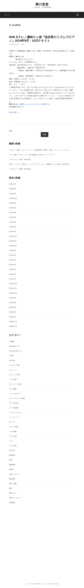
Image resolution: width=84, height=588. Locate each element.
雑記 (10, 488)
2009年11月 (13, 326)
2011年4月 (12, 269)
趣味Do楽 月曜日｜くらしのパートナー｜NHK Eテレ (31, 104)
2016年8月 (12, 189)
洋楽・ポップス (14, 474)
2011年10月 (13, 246)
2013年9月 (12, 212)
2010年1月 (12, 317)
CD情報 (11, 341)
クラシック (13, 370)
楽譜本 (11, 469)
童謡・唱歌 (13, 483)
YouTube (12, 360)
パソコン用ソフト (15, 393)
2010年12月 (13, 283)
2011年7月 (12, 255)
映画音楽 (12, 455)
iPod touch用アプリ (15, 351)
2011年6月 (12, 260)
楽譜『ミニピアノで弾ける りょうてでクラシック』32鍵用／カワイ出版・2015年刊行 (39, 164)
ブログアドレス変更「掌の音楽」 (20, 159)
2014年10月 (13, 198)
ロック (11, 441)
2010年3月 (12, 307)
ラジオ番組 (13, 431)
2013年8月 (12, 217)
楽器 (10, 460)
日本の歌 (12, 450)
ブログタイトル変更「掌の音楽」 (20, 169)
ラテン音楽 (13, 436)
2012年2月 (12, 231)
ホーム (7, 15)
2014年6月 (12, 208)
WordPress (37, 584)
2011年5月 (12, 265)
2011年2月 (12, 279)
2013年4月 (12, 222)
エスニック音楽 (14, 365)
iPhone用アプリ (14, 346)
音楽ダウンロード (15, 498)
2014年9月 (12, 203)
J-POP (11, 356)
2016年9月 (12, 184)
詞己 (22, 44)
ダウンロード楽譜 (15, 384)
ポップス (12, 422)
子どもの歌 (13, 446)
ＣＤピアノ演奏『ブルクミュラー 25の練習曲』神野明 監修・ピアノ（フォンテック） (40, 150)
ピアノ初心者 (13, 403)
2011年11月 (13, 241)
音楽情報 (12, 502)
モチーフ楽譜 (13, 427)
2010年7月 (12, 298)
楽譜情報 (12, 464)
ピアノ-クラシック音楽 (17, 398)
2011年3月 (12, 274)
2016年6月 (12, 193)
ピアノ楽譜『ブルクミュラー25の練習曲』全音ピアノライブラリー (32, 155)
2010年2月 (12, 312)
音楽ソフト (13, 493)
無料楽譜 (12, 479)
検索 (10, 131)
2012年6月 (12, 227)
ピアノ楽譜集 (13, 408)
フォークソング (14, 417)
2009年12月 (13, 321)
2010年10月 (13, 293)
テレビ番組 (13, 389)
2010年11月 (13, 288)
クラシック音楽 (14, 374)
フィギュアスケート (16, 412)
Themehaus (54, 584)
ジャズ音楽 (13, 379)
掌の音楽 (42, 4)
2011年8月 (12, 250)
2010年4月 (12, 302)
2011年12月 (13, 236)
